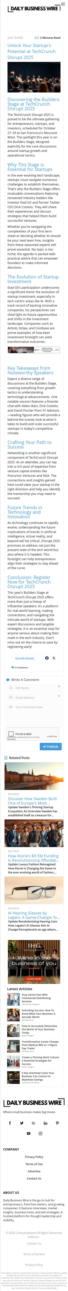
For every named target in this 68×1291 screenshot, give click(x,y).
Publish (52, 746)
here (54, 1288)
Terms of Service (34, 1254)
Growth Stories (24, 658)
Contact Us (34, 1243)
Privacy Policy (34, 1265)
